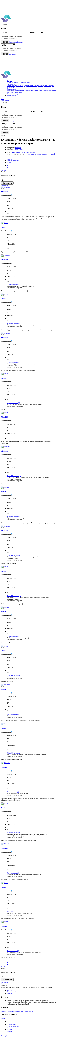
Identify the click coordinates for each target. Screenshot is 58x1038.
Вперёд (3, 170)
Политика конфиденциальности (16, 1028)
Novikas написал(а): (13, 284)
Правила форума (17, 1011)
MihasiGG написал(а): (14, 476)
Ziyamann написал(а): (13, 323)
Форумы (9, 1011)
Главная (3, 1011)
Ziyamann (18, 148)
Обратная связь (28, 1011)
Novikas (3, 227)
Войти (3, 1018)
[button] (3, 56)
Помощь (9, 1029)
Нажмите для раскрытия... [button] (15, 288)
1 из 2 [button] (3, 172)
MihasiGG (4, 417)
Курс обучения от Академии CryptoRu (24, 152)
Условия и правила (13, 1026)
